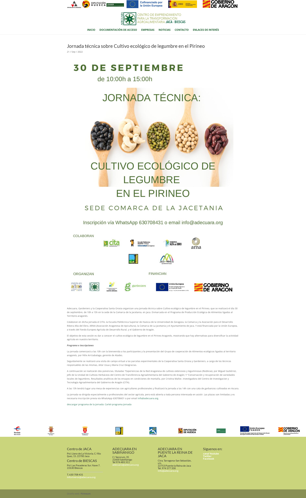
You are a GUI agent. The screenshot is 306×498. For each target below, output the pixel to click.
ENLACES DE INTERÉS (206, 30)
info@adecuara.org (148, 398)
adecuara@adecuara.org (125, 464)
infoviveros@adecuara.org (81, 477)
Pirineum (86, 493)
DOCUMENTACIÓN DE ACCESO (118, 30)
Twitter (207, 456)
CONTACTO (182, 30)
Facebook (208, 458)
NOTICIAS (165, 30)
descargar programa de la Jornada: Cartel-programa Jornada (99, 404)
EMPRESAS (147, 30)
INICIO (91, 30)
